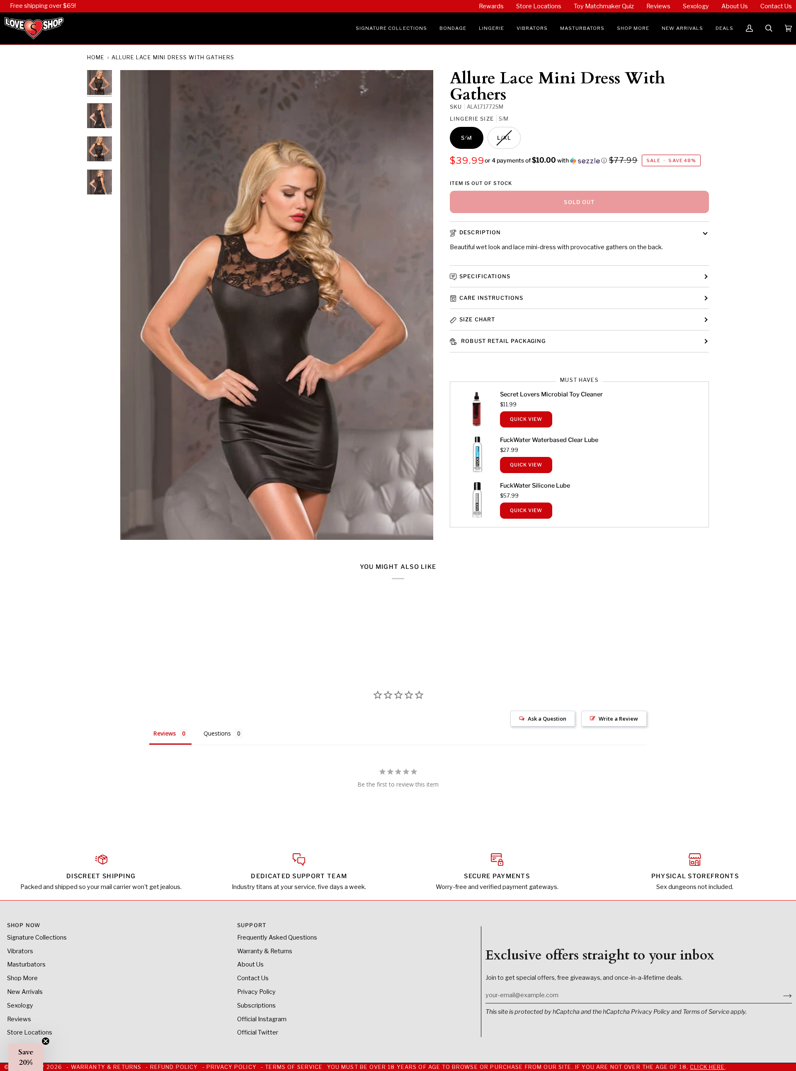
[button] (391, 28)
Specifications (484, 276)
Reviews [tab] (164, 733)
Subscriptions (256, 1005)
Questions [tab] (217, 733)
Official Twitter (257, 1032)
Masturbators (26, 964)
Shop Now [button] (23, 925)
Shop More (22, 978)
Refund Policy (174, 1067)
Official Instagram (261, 1019)
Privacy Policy (650, 1011)
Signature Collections (37, 937)
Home (96, 57)
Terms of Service (706, 1011)
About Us (250, 964)
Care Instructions (491, 298)
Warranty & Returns (264, 951)
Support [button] (251, 925)
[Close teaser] (45, 1041)
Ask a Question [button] (547, 718)
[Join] (781, 995)
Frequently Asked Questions (277, 937)
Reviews (19, 1019)
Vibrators (20, 951)
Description (480, 232)
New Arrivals (25, 992)
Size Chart (477, 319)
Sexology (20, 1005)
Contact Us (253, 978)
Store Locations (29, 1032)
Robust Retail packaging (502, 341)
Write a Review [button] (618, 718)
